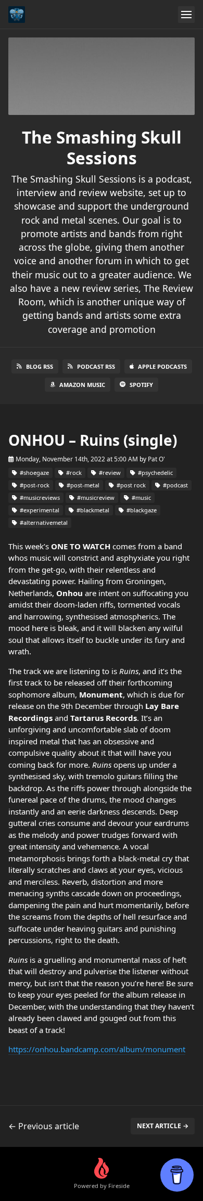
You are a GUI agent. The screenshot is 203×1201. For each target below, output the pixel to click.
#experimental (38, 510)
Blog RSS (39, 366)
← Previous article (43, 1126)
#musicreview (95, 497)
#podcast (174, 485)
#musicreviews (39, 497)
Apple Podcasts (162, 366)
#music (140, 497)
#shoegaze (33, 472)
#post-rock (33, 485)
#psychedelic (154, 472)
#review (109, 472)
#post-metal (82, 485)
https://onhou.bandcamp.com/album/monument (96, 1049)
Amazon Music (82, 385)
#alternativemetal (43, 522)
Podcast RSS (96, 366)
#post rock (130, 485)
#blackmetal (92, 510)
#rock (73, 472)
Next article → (162, 1125)
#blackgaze (141, 510)
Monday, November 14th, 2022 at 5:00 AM (76, 459)
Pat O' (156, 459)
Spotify (141, 385)
